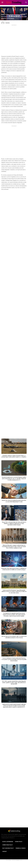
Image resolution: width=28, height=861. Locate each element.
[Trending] (2, 23)
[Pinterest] (14, 315)
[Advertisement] (14, 40)
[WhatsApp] (18, 315)
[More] (23, 315)
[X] (9, 315)
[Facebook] (5, 315)
